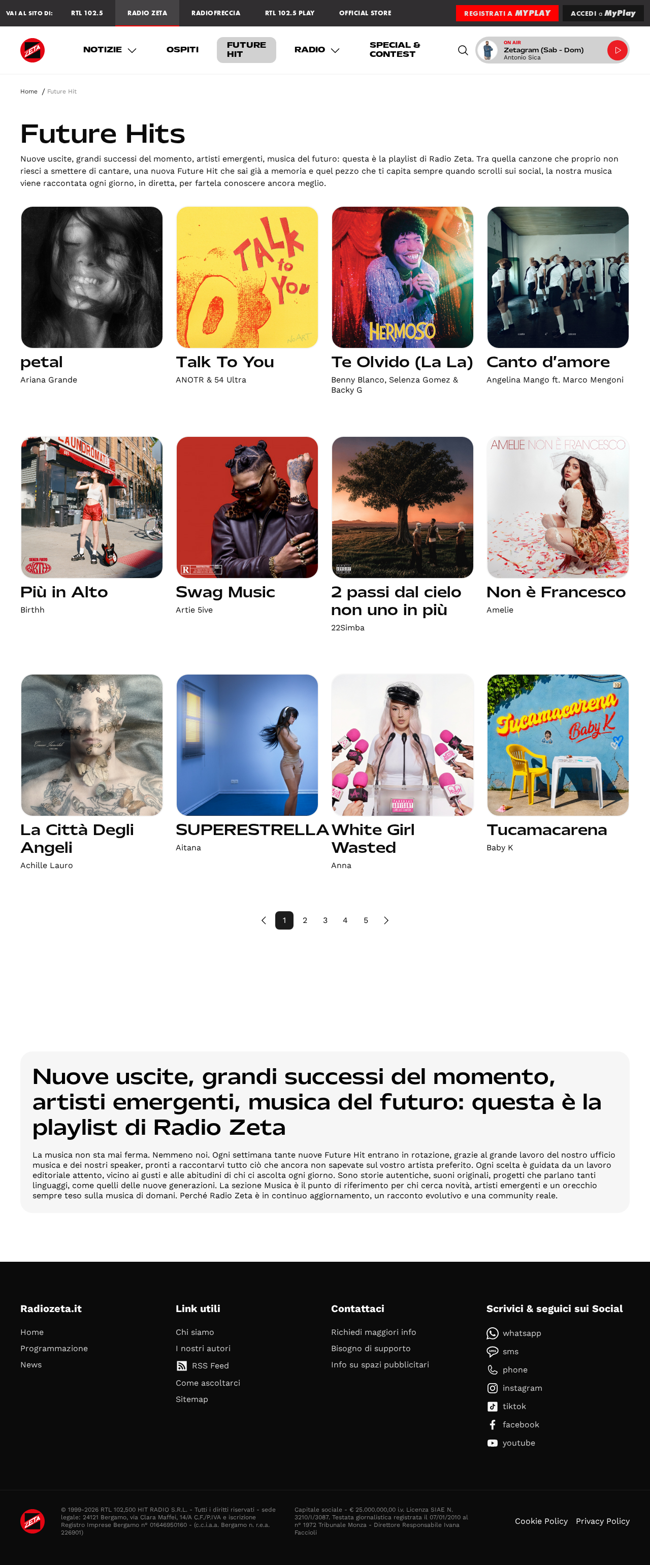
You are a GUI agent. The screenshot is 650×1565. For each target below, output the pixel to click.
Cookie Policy (541, 1521)
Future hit (246, 49)
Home (29, 91)
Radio (310, 50)
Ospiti (183, 50)
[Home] (32, 50)
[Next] (386, 920)
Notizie (102, 50)
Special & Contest (395, 49)
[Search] (463, 50)
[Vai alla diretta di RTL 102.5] (617, 50)
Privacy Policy (603, 1521)
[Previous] (264, 920)
